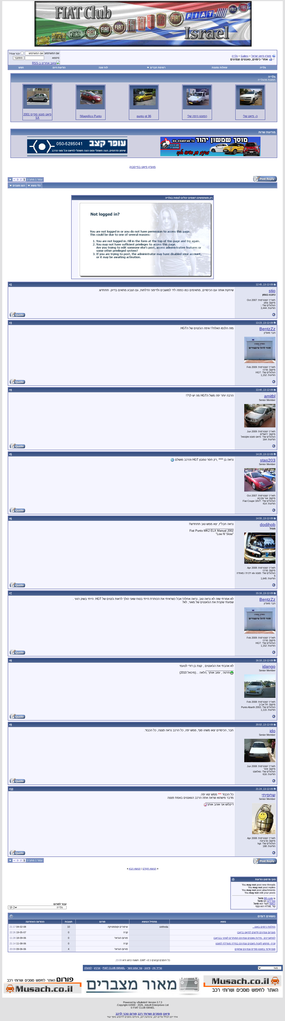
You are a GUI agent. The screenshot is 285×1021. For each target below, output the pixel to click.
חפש (21, 67)
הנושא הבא (135, 868)
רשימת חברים (157, 67)
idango (268, 666)
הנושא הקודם (149, 868)
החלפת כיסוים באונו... (263, 926)
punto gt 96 (144, 116)
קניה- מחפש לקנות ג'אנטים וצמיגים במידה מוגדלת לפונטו (245, 943)
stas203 (267, 460)
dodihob (267, 524)
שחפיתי (268, 795)
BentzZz (267, 329)
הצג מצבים (19, 185)
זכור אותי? (14, 53)
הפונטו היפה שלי (197, 116)
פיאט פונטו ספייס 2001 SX (37, 116)
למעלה (88, 968)
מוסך (114, 1016)
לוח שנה (103, 67)
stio (272, 290)
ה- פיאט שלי (250, 116)
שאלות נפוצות (219, 67)
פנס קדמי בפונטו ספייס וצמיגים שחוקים (255, 949)
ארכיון (97, 968)
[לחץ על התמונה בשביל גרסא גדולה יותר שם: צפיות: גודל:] (251, 97)
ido (272, 731)
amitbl (269, 396)
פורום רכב (158, 1016)
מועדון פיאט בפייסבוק (142, 167)
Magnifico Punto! (91, 116)
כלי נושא (36, 185)
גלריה (235, 56)
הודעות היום (59, 67)
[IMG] (272, 903)
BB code (268, 898)
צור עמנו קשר (134, 968)
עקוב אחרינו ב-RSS (44, 63)
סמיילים (271, 901)
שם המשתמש (52, 53)
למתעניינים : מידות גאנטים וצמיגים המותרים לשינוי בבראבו (244, 938)
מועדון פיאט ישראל (261, 56)
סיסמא (55, 58)
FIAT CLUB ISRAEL (114, 968)
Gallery (244, 56)
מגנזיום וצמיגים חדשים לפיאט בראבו (256, 932)
